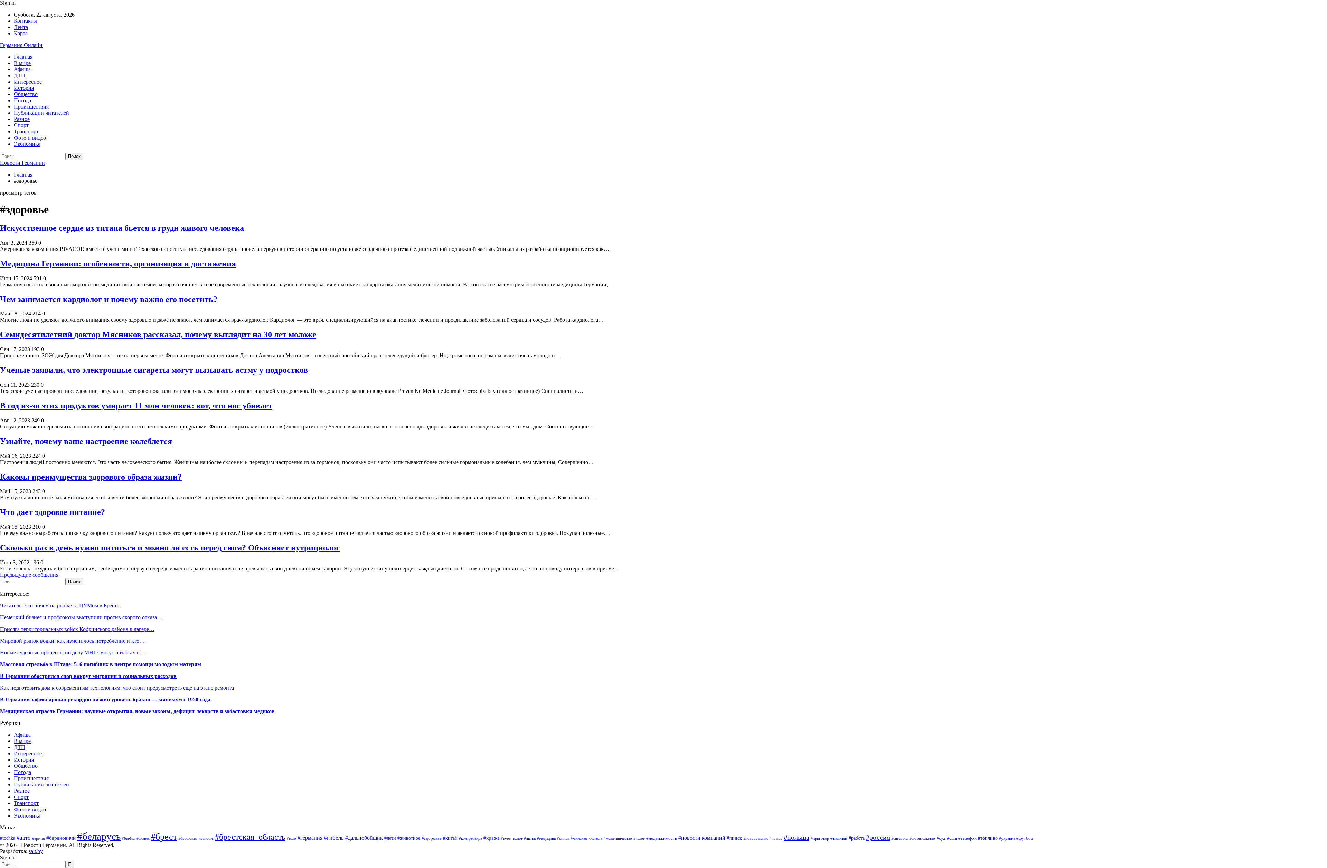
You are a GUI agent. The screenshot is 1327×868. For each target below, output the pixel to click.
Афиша (22, 69)
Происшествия (31, 107)
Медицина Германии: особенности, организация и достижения (118, 263)
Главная (23, 57)
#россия (878, 837)
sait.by (36, 851)
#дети (390, 838)
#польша (796, 837)
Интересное (28, 82)
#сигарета (899, 838)
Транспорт (26, 131)
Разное (22, 119)
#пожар (776, 838)
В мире (22, 63)
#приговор (820, 838)
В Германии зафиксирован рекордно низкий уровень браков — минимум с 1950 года (105, 699)
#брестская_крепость (196, 838)
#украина (1007, 838)
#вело (291, 838)
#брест (164, 836)
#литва (530, 838)
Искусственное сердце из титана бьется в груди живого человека (122, 228)
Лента (21, 27)
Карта (21, 33)
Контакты (25, 21)
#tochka (7, 838)
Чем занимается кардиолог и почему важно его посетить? (108, 299)
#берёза (128, 838)
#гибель (334, 837)
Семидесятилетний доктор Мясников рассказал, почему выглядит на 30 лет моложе (158, 334)
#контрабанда (470, 838)
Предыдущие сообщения (29, 575)
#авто (24, 837)
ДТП (19, 75)
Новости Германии (22, 163)
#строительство (922, 838)
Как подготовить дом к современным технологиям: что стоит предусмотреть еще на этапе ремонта (117, 688)
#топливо (988, 838)
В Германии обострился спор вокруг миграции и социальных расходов (88, 676)
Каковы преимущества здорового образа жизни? (91, 476)
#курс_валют (512, 838)
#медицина (546, 838)
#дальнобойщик (364, 837)
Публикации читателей (41, 113)
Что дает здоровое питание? (52, 512)
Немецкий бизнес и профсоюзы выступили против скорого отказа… (81, 617)
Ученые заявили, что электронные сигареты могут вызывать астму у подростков (154, 370)
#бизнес (143, 838)
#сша (952, 838)
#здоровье (432, 838)
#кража (491, 838)
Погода (22, 100)
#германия (310, 838)
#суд (941, 838)
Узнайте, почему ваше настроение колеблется (86, 441)
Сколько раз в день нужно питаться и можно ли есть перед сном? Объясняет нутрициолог (170, 547)
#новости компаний (701, 838)
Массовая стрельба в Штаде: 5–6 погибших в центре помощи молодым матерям (100, 664)
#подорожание (755, 838)
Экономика (27, 144)
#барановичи (61, 838)
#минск (563, 838)
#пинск (734, 838)
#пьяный (838, 838)
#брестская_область (250, 836)
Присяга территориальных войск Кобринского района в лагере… (77, 629)
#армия (38, 838)
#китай (450, 838)
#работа (857, 838)
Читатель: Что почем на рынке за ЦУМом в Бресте (59, 605)
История (24, 88)
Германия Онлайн (21, 45)
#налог (639, 838)
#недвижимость (661, 838)
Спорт (21, 125)
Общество (26, 94)
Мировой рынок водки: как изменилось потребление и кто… (72, 641)
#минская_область (586, 838)
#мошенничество (618, 838)
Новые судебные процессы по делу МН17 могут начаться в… (72, 652)
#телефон (967, 838)
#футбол (1024, 838)
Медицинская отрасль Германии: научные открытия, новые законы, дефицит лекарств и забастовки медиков (137, 711)
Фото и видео (30, 138)
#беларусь (99, 836)
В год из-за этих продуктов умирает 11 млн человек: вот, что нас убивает (136, 405)
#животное (408, 838)
